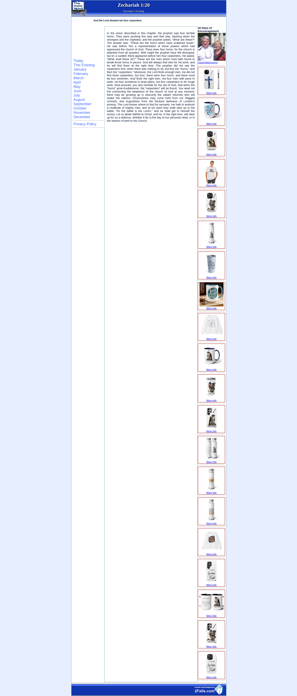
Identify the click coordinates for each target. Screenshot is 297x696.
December (81, 117)
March (78, 78)
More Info (211, 93)
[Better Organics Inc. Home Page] (79, 15)
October (80, 108)
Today (78, 61)
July (76, 95)
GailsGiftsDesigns (208, 62)
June (77, 91)
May (76, 86)
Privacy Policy (84, 124)
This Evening (84, 65)
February (80, 74)
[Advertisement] (87, 41)
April (77, 82)
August (79, 99)
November (81, 112)
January (79, 69)
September (82, 104)
